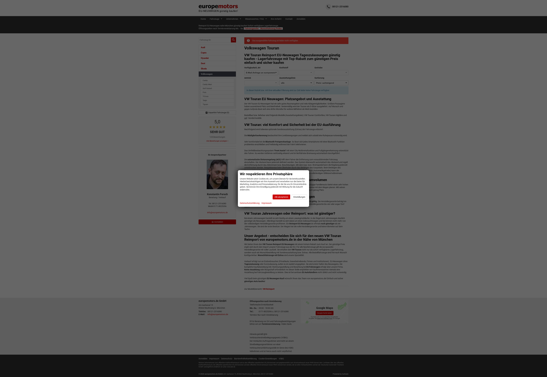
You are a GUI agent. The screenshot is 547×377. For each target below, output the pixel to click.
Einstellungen (299, 197)
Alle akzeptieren (281, 197)
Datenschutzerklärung (250, 203)
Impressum (267, 203)
